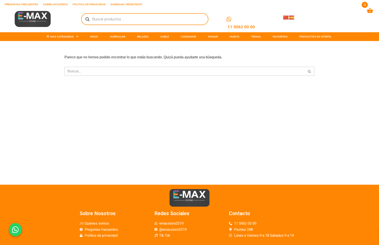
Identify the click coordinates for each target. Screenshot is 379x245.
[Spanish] (292, 17)
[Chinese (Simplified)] (286, 17)
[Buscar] (310, 71)
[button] (15, 229)
